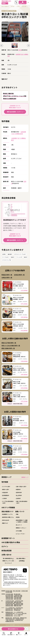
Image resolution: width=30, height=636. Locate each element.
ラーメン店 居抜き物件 (18, 612)
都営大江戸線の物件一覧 (9, 343)
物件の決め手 (5, 520)
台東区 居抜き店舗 (17, 598)
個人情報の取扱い (21, 558)
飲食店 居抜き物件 (9, 615)
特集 (17, 514)
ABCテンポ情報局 (8, 507)
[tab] (6, 303)
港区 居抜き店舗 (17, 594)
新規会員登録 (7, 550)
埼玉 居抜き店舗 (9, 592)
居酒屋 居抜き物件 (9, 612)
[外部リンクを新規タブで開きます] (25, 570)
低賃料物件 (19, 492)
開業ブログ (5, 523)
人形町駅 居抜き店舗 (19, 600)
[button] (15, 45)
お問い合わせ (7, 554)
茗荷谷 (20, 50)
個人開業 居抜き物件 (19, 620)
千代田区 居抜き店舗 (18, 595)
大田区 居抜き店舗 (9, 597)
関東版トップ (7, 477)
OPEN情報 (19, 531)
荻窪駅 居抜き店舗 (9, 604)
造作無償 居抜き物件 (20, 618)
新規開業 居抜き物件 (10, 621)
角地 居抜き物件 (9, 617)
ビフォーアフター (20, 534)
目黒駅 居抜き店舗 (9, 605)
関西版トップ (25, 477)
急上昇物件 (19, 495)
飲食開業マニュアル (7, 514)
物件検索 (5, 482)
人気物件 (4, 498)
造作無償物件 (5, 495)
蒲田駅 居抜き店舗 (17, 602)
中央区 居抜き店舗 (9, 594)
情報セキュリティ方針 (8, 561)
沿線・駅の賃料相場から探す (22, 502)
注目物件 (18, 498)
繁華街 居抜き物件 (9, 610)
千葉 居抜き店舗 (24, 590)
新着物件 (18, 489)
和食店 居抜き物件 (9, 614)
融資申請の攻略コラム (8, 517)
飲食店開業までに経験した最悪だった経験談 (22, 521)
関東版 (3, 3)
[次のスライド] (28, 45)
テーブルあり (5, 257)
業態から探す (5, 489)
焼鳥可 (12, 257)
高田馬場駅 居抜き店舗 (18, 604)
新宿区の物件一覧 (7, 275)
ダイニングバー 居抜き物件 (21, 613)
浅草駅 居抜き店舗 (9, 602)
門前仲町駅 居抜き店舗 (10, 603)
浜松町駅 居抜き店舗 (10, 600)
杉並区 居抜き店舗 (17, 597)
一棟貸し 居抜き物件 (10, 620)
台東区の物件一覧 (7, 277)
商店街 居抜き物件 (17, 608)
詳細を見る (7, 286)
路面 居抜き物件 (16, 617)
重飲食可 (10, 254)
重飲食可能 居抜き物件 (10, 618)
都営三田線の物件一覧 (8, 348)
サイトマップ (8, 563)
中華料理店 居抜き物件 (10, 613)
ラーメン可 (19, 257)
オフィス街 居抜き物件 (10, 607)
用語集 (17, 517)
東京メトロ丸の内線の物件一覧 (11, 345)
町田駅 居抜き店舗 (17, 605)
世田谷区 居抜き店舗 (18, 596)
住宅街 (4, 254)
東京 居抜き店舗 (9, 590)
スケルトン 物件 (17, 615)
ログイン (5, 546)
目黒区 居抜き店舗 (9, 596)
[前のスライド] (1, 45)
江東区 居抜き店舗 (9, 598)
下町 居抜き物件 (17, 610)
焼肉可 (25, 257)
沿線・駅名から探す (21, 486)
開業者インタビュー (21, 528)
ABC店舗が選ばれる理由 (11, 542)
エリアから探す (6, 486)
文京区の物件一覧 (19, 275)
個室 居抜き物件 (23, 617)
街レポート (19, 525)
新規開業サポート (8, 538)
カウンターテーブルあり (20, 254)
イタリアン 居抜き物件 (18, 614)
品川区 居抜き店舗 (9, 595)
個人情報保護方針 (7, 558)
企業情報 (21, 561)
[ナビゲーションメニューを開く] (28, 2)
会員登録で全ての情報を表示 (18, 55)
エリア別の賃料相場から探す (8, 502)
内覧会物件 (5, 492)
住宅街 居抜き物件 (9, 608)
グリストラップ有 (6, 260)
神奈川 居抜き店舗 (16, 590)
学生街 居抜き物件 (19, 607)
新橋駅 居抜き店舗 (19, 603)
